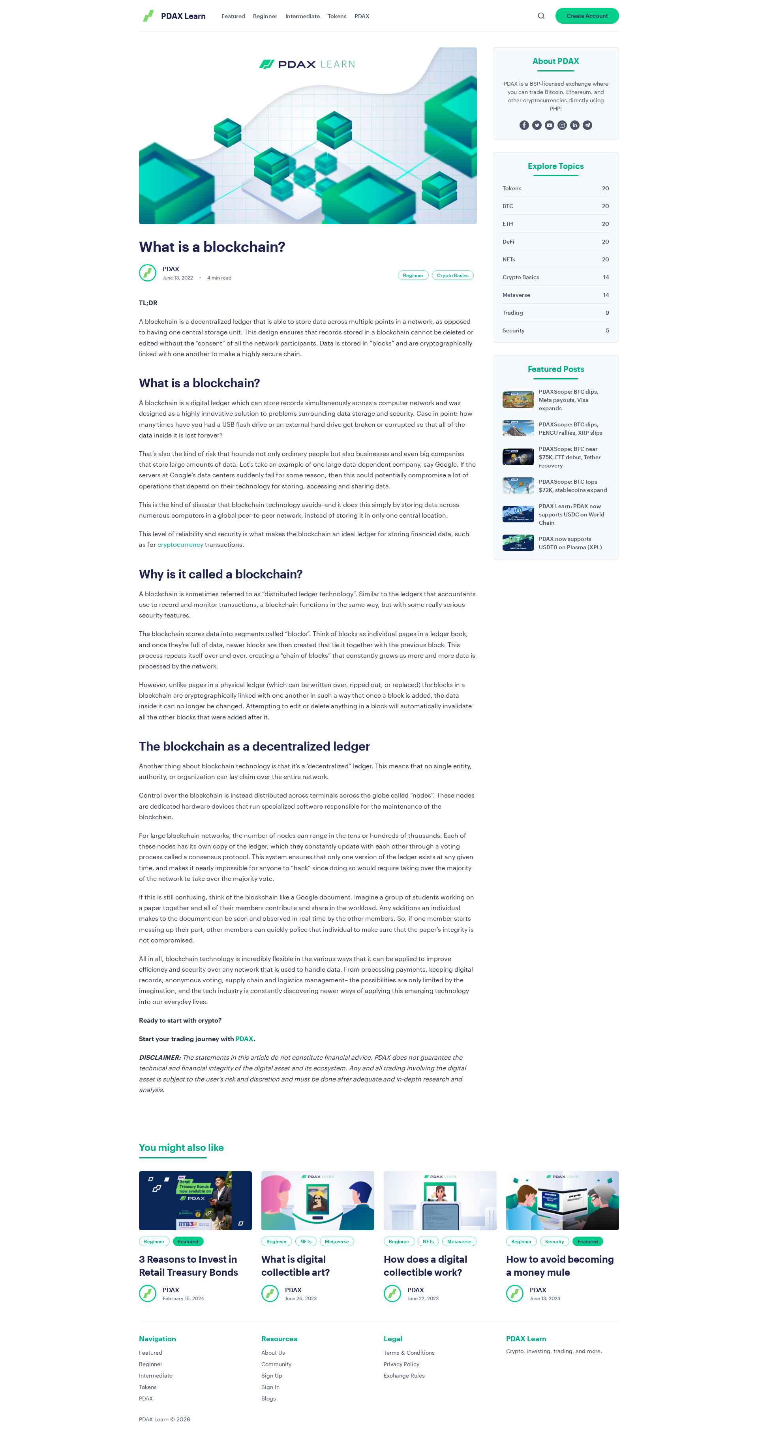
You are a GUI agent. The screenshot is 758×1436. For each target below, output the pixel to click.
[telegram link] (587, 125)
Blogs (268, 1398)
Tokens (337, 16)
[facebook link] (524, 125)
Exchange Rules (404, 1375)
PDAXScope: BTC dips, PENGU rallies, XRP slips (570, 428)
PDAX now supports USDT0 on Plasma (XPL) (570, 542)
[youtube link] (549, 125)
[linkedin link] (575, 125)
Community (276, 1364)
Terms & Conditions (409, 1352)
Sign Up (271, 1375)
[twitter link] (537, 125)
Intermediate (302, 16)
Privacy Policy (401, 1364)
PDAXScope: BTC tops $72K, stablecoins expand (573, 485)
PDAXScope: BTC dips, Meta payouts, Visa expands (569, 399)
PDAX (362, 16)
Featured (233, 16)
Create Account (587, 15)
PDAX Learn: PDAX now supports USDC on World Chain (571, 514)
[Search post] (541, 16)
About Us (273, 1352)
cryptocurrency (180, 544)
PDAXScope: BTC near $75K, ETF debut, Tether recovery (570, 457)
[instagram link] (562, 125)
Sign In (270, 1386)
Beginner (265, 16)
